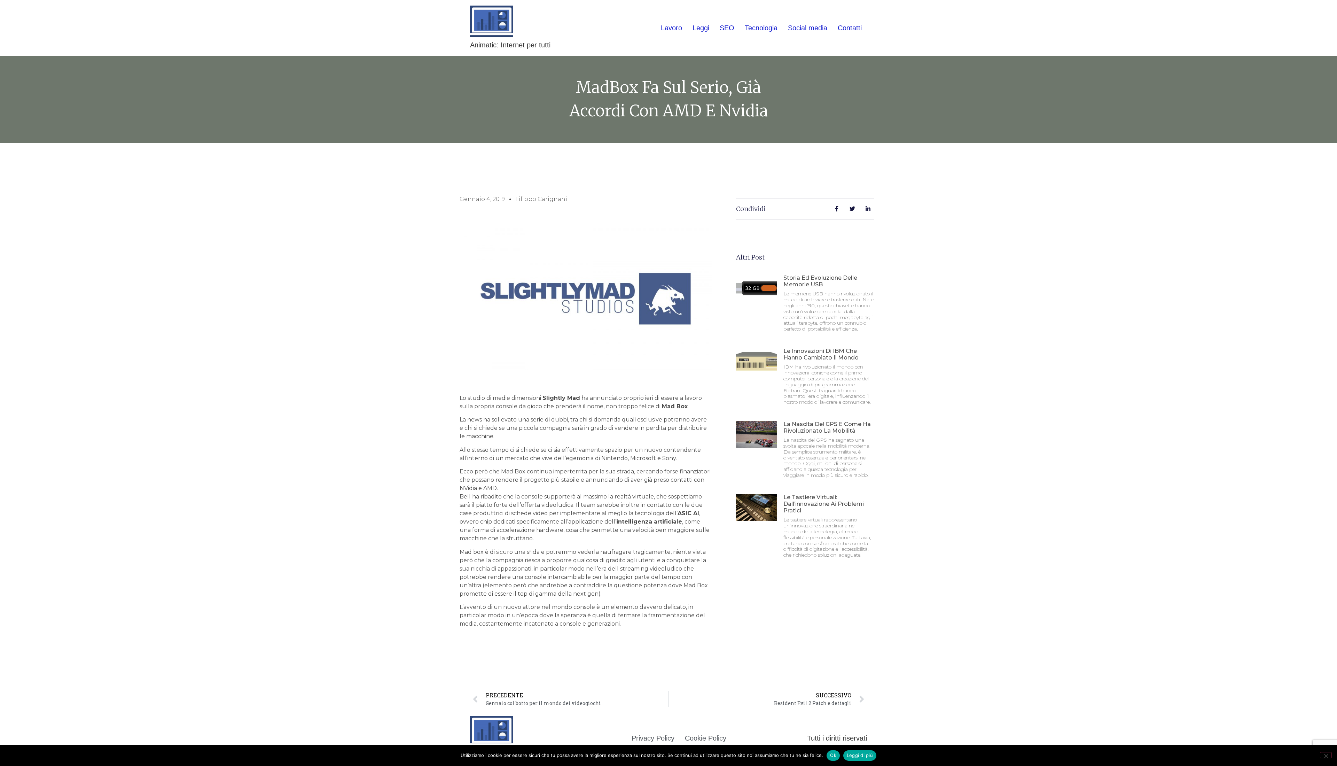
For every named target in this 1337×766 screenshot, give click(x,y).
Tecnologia (761, 28)
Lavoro (671, 28)
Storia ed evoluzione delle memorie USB (820, 281)
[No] (1326, 755)
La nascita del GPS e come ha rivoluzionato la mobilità (827, 427)
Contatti (850, 28)
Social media (807, 28)
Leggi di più (860, 755)
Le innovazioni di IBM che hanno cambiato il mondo (821, 354)
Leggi (701, 28)
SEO (727, 28)
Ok (833, 755)
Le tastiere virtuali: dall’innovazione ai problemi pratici (823, 504)
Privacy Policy (653, 738)
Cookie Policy (705, 738)
